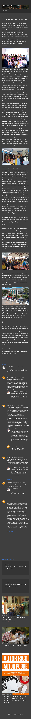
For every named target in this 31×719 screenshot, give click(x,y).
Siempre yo (14, 446)
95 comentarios (13, 588)
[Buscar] (28, 2)
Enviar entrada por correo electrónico (16, 359)
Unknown (9, 482)
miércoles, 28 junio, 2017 (17, 489)
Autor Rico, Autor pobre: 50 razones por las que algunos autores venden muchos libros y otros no (15, 699)
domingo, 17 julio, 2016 (19, 377)
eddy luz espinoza (11, 405)
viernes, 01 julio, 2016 (18, 366)
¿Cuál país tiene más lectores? (14, 645)
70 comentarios (11, 621)
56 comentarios (11, 648)
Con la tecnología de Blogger (17, 714)
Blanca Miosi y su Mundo (11, 5)
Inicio (5, 10)
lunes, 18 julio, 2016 (21, 405)
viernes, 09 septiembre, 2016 (19, 482)
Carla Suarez (10, 377)
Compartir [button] (4, 359)
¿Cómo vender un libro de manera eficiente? (15, 585)
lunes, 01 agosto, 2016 (22, 446)
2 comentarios (11, 704)
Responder (10, 374)
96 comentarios (13, 570)
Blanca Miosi (10, 366)
